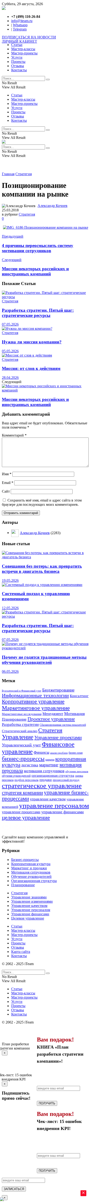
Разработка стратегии (20, 724)
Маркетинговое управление (36, 708)
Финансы (41, 752)
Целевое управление (27, 918)
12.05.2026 (10, 608)
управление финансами (62, 812)
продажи (45, 780)
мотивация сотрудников (44, 771)
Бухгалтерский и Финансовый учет (21, 690)
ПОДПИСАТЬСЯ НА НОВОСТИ (29, 37)
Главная (8, 174)
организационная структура (53, 775)
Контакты (19, 70)
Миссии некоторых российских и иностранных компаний (35, 402)
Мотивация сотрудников (30, 872)
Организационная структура (34, 881)
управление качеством (48, 799)
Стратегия (23, 174)
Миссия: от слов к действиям (31, 368)
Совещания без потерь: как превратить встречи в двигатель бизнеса (42, 569)
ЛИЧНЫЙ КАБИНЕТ (19, 41)
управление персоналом (54, 805)
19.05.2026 (10, 580)
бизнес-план (76, 752)
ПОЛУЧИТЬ (47, 1103)
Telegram (20, 29)
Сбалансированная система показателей (63, 725)
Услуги (16, 57)
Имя (6, 474)
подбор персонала (26, 780)
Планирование (14, 719)
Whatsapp (20, 25)
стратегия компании (22, 792)
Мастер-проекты (24, 53)
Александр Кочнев (52, 206)
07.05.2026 (10, 324)
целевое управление (26, 817)
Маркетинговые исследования (22, 714)
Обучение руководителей (31, 877)
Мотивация (74, 713)
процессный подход (66, 780)
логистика (29, 765)
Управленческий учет (21, 745)
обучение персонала (76, 771)
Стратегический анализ (19, 731)
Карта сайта (20, 952)
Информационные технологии (35, 695)
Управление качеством (29, 906)
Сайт (6, 491)
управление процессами (21, 812)
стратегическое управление (42, 785)
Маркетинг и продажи (29, 868)
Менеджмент (52, 714)
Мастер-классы (23, 49)
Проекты (18, 62)
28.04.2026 (10, 378)
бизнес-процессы (23, 758)
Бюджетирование (58, 690)
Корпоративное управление (33, 701)
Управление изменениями (32, 901)
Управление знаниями (29, 897)
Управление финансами (30, 914)
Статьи (16, 45)
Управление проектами (58, 737)
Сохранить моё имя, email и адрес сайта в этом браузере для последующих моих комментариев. (42, 502)
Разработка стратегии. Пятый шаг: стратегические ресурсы (38, 313)
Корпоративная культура (30, 864)
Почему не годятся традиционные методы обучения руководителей (44, 660)
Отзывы (17, 66)
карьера (50, 759)
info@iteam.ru (21, 21)
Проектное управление (51, 719)
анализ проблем (59, 753)
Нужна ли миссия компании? (32, 341)
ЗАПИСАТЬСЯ (14, 1189)
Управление (17, 737)
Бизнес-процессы (25, 860)
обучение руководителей (16, 775)
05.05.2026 (10, 351)
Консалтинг (79, 696)
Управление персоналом (30, 910)
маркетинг (49, 764)
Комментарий (14, 435)
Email (7, 483)
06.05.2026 (10, 671)
